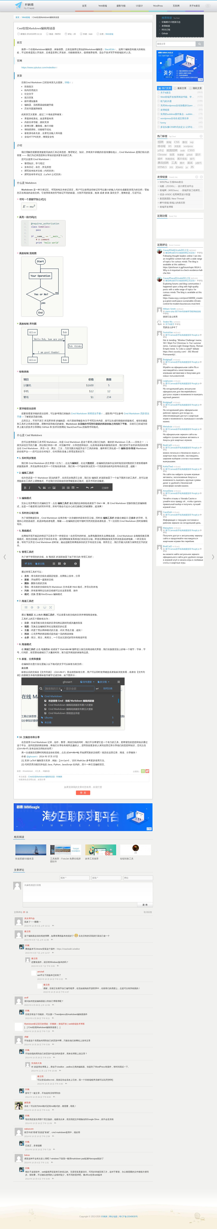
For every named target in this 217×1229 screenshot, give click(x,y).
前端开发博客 (166, 207)
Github (165, 33)
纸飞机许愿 (166, 101)
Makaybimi (168, 528)
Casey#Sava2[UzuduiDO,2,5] (176, 278)
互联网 (176, 6)
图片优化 (182, 159)
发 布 (145, 904)
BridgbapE (168, 359)
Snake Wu (168, 322)
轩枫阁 (24, 5)
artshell (40, 971)
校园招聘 (172, 150)
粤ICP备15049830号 (128, 1216)
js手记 (161, 150)
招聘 (160, 142)
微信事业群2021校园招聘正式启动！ (181, 253)
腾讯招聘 (163, 162)
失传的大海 (36, 1063)
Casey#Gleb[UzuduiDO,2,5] (175, 250)
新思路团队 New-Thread (172, 198)
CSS (176, 142)
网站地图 (113, 1216)
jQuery (179, 167)
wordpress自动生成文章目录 (174, 118)
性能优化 (170, 159)
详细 (67, 82)
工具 (38, 771)
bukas (27, 1155)
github (189, 154)
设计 (197, 154)
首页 (84, 6)
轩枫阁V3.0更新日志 (171, 22)
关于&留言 (194, 6)
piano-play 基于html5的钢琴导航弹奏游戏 (183, 311)
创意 (172, 154)
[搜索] (199, 43)
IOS (171, 167)
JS (192, 167)
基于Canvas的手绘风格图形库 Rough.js (182, 335)
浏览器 (177, 146)
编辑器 (47, 771)
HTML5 (162, 167)
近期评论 (162, 244)
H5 (169, 146)
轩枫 (27, 945)
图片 (182, 163)
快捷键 (180, 155)
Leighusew (168, 381)
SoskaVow (168, 332)
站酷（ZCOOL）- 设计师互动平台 (176, 186)
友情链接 (166, 26)
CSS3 (191, 150)
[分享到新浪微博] (147, 771)
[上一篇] (5, 557)
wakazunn (29, 1129)
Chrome (162, 154)
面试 (190, 162)
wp (191, 142)
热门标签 (162, 136)
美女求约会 (29, 918)
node (182, 150)
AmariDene (168, 491)
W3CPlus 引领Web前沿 (171, 182)
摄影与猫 (121, 6)
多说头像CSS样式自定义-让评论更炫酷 (177, 127)
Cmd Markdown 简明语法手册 (85, 413)
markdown (28, 771)
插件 (160, 158)
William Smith (169, 309)
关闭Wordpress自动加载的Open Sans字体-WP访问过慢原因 (177, 105)
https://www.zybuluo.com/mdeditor (38, 67)
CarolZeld (167, 512)
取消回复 (148, 912)
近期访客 (162, 215)
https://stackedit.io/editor (68, 949)
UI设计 (139, 6)
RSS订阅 (166, 29)
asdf (26, 997)
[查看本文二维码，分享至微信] (143, 771)
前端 (168, 142)
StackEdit (109, 49)
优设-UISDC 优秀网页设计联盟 (175, 194)
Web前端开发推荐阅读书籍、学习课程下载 (177, 97)
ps (187, 167)
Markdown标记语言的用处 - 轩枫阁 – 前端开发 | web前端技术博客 (54, 1024)
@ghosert (31, 756)
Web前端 (102, 6)
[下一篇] (213, 557)
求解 (26, 1037)
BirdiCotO (167, 445)
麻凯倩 (27, 1102)
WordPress (158, 6)
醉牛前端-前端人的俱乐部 (172, 202)
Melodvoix (167, 426)
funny (163, 122)
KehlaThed (168, 466)
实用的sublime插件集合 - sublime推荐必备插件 (177, 114)
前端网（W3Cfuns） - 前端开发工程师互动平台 (181, 190)
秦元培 (27, 931)
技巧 (192, 159)
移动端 (161, 146)
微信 (184, 142)
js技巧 (198, 163)
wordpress (188, 146)
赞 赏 (83, 792)
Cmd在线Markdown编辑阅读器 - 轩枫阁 (45, 777)
